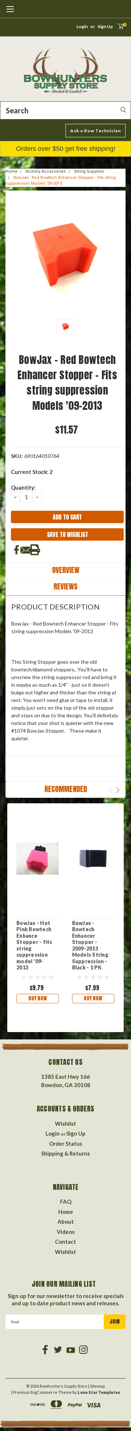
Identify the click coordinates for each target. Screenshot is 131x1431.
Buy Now (37, 998)
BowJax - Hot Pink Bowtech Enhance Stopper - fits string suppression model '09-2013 (34, 945)
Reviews (65, 586)
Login (82, 26)
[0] (118, 28)
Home (11, 171)
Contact (65, 1241)
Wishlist (65, 1123)
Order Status (65, 1143)
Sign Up (105, 26)
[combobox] (65, 110)
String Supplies (89, 171)
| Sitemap (96, 1386)
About (65, 1221)
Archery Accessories (45, 171)
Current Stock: (32, 471)
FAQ (65, 1201)
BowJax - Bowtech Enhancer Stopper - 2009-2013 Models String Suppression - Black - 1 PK (90, 945)
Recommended (65, 789)
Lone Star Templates (99, 1392)
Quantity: (23, 487)
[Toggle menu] (10, 13)
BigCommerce (44, 1392)
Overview (65, 570)
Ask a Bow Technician (95, 130)
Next (117, 790)
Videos (66, 1231)
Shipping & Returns (65, 1153)
